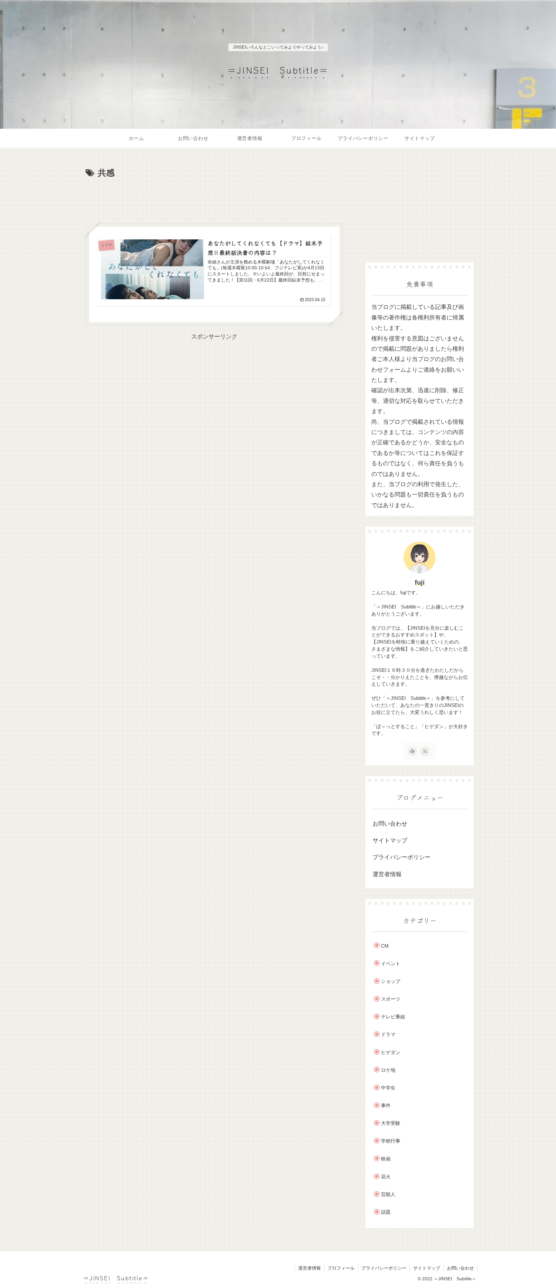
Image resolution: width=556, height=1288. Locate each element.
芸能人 (388, 1194)
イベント (390, 963)
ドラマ (388, 1034)
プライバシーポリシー (402, 857)
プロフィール (341, 1268)
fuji (420, 582)
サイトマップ (390, 840)
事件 (386, 1105)
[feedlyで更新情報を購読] (412, 751)
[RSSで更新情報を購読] (425, 751)
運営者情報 (387, 874)
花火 (386, 1176)
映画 (386, 1159)
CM (385, 946)
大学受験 (390, 1123)
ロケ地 (388, 1070)
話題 (386, 1212)
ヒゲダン (390, 1052)
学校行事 (390, 1141)
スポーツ (390, 999)
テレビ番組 (393, 1016)
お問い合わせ (390, 823)
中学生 (388, 1087)
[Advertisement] (214, 198)
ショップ (390, 981)
